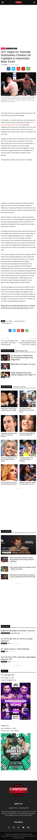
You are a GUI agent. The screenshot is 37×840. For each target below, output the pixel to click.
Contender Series (7, 552)
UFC (16, 48)
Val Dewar (5, 64)
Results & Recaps (9, 48)
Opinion (3, 368)
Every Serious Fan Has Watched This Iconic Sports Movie (26, 410)
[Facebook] (9, 827)
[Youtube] (28, 827)
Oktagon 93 (5, 725)
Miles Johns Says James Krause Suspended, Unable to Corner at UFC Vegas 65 (27, 342)
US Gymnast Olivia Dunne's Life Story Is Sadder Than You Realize (9, 459)
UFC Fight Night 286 (7, 675)
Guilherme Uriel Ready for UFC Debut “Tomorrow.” (18, 631)
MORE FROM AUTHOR (21, 351)
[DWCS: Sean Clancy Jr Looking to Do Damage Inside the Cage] (18, 545)
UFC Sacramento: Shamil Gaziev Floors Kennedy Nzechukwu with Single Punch (22, 358)
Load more (18, 665)
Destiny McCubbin (16, 552)
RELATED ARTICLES (7, 351)
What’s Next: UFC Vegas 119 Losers (23, 364)
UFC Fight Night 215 (6, 323)
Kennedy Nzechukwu (20, 321)
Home (2, 45)
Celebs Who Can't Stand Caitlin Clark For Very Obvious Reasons (9, 435)
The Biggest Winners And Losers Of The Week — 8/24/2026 (26, 459)
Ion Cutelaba (9, 321)
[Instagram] (13, 827)
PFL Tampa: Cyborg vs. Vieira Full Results (15, 649)
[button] (34, 2)
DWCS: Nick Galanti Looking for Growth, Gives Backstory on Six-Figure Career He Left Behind (22, 559)
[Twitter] (23, 827)
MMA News (3, 643)
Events (3, 48)
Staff (9, 643)
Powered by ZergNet (19, 386)
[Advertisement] (18, 24)
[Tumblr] (18, 827)
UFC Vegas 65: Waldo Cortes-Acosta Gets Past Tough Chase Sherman (9, 342)
